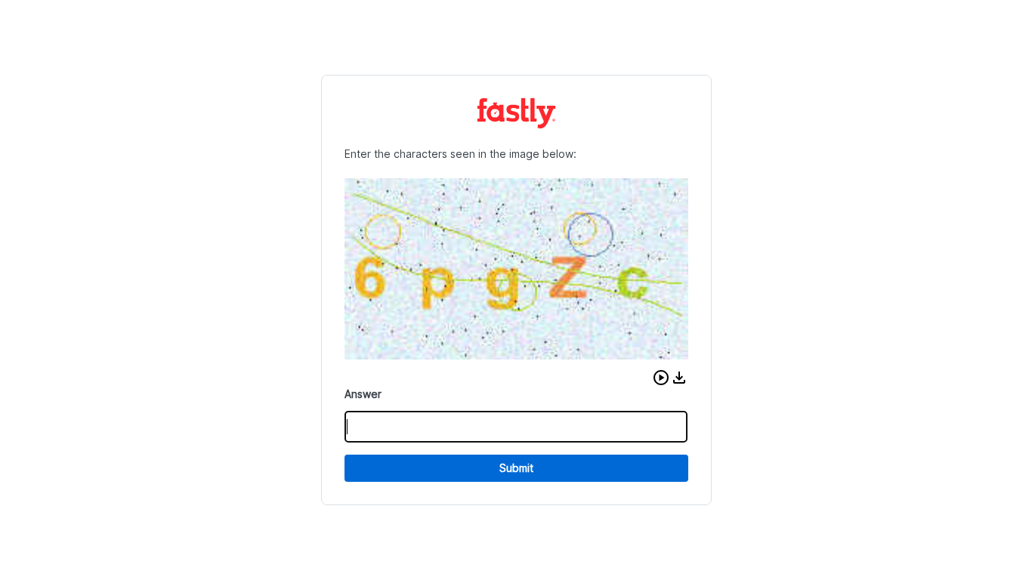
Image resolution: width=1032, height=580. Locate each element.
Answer (363, 393)
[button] (661, 378)
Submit (516, 467)
